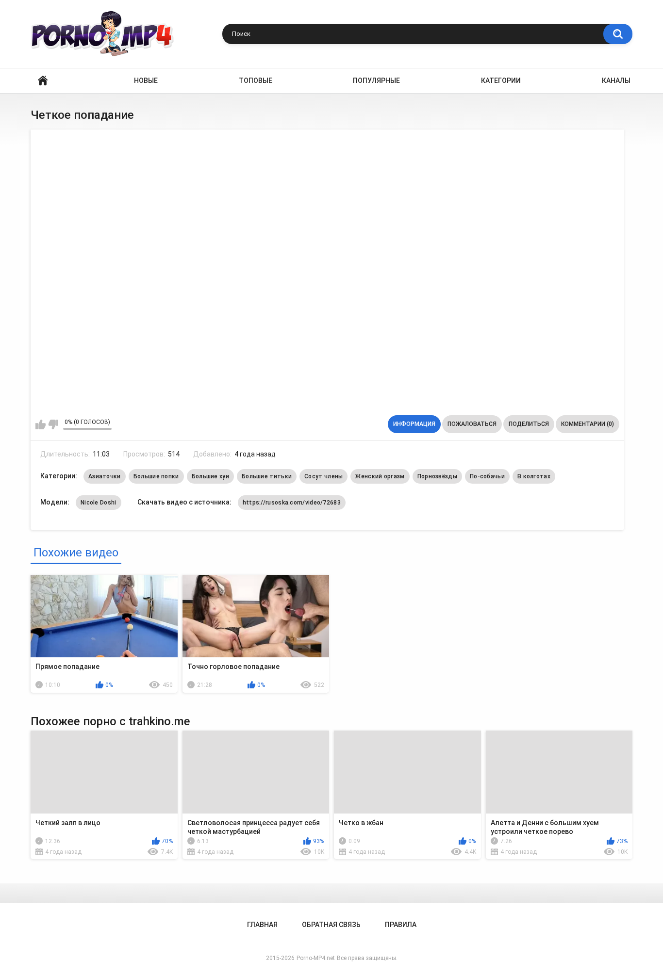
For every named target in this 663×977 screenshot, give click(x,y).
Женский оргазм (379, 476)
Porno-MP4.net (316, 958)
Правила (400, 924)
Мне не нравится (53, 424)
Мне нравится (40, 424)
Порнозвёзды (437, 476)
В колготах (533, 476)
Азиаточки (104, 476)
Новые (146, 80)
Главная (43, 80)
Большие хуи (210, 476)
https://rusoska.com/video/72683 (292, 502)
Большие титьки (267, 476)
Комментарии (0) (587, 424)
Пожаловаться (472, 424)
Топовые (255, 80)
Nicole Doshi (98, 502)
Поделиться (529, 424)
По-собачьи (487, 476)
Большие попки (156, 476)
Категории (501, 80)
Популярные (376, 80)
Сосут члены (323, 476)
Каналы (616, 80)
